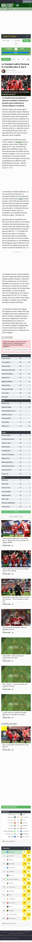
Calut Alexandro (6, 418)
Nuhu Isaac (5, 480)
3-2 (18, 831)
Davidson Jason (6, 443)
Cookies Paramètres (7, 935)
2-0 (18, 817)
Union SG (25, 825)
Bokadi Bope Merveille (8, 370)
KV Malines (25, 817)
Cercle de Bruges (8, 831)
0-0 (18, 828)
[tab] (13, 59)
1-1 (18, 820)
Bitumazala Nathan (7, 462)
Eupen (22, 49)
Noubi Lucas (5, 426)
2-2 (18, 823)
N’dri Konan (5, 484)
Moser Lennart (6, 435)
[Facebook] (17, 1)
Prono (2, 9)
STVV (23, 820)
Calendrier (7, 841)
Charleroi (11, 825)
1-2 (18, 834)
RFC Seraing (25, 836)
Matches (26, 40)
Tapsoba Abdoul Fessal (8, 411)
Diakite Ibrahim (6, 495)
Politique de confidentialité (23, 932)
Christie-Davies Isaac (8, 466)
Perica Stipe (5, 393)
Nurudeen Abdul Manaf (8, 503)
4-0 (18, 836)
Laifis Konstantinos (7, 374)
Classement (17, 40)
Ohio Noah (5, 397)
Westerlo (11, 817)
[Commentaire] (12, 545)
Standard (9, 49)
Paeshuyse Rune (6, 470)
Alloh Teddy (5, 499)
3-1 (16, 49)
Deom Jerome (6, 487)
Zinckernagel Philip (7, 389)
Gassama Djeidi (6, 491)
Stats (16, 43)
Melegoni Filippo (6, 407)
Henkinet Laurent (7, 414)
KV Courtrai (11, 823)
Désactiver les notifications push (23, 935)
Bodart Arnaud (6, 358)
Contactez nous (5, 932)
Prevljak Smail (6, 450)
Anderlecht (11, 828)
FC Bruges (25, 834)
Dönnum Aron (6, 377)
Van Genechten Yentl (8, 439)
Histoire (12, 932)
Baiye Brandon (6, 447)
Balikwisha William (7, 381)
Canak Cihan (5, 422)
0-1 (18, 825)
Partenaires (20, 933)
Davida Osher (6, 403)
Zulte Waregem (9, 834)
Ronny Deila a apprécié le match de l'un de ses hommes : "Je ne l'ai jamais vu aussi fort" (15, 599)
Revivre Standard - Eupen (16, 516)
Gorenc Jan (5, 474)
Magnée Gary (5, 458)
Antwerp (24, 828)
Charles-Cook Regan (8, 454)
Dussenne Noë (6, 366)
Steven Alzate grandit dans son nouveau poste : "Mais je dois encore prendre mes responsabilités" (15, 540)
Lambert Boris (6, 506)
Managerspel (9, 9)
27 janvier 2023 (10, 72)
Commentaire (20, 72)
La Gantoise (25, 831)
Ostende (24, 823)
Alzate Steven (6, 385)
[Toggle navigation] (27, 36)
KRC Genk (11, 836)
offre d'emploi (12, 933)
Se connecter (27, 1)
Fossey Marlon (6, 362)
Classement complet (10, 923)
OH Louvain (10, 820)
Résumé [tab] (6, 59)
